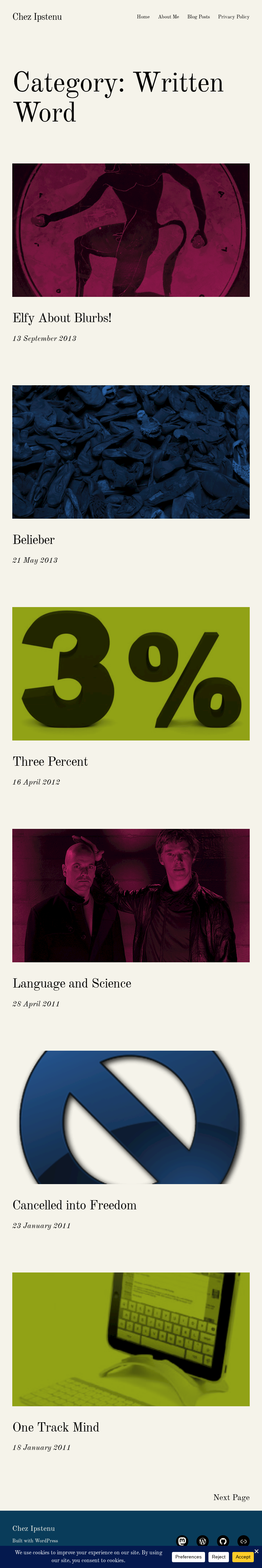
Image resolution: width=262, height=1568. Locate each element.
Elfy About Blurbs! (62, 318)
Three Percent (50, 762)
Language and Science (71, 984)
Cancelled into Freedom (74, 1205)
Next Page (231, 1498)
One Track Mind (55, 1428)
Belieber (33, 540)
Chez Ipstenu (37, 17)
